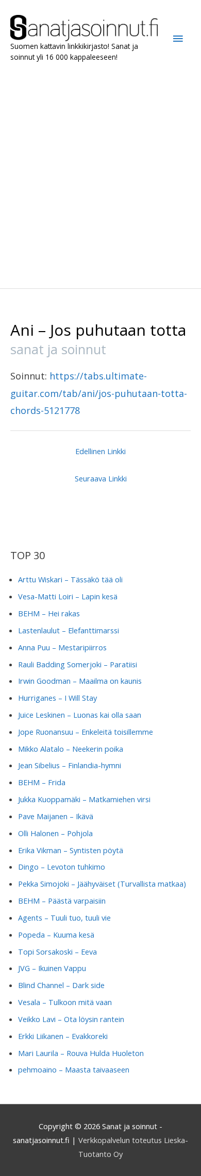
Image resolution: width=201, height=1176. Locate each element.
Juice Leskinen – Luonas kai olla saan (79, 715)
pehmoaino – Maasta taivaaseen (73, 1069)
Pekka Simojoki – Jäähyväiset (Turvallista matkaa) (102, 883)
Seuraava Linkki (101, 478)
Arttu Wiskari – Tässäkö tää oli (70, 579)
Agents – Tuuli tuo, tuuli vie (64, 917)
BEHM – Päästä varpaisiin (62, 900)
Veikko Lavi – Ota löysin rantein (71, 1019)
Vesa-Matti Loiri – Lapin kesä (68, 596)
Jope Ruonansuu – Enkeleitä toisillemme (85, 732)
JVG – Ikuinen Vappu (52, 968)
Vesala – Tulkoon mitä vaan (65, 1002)
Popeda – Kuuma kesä (56, 934)
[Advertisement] (100, 175)
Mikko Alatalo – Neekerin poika (70, 748)
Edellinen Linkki (100, 451)
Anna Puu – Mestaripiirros (62, 647)
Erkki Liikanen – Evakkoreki (63, 1036)
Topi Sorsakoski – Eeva (57, 951)
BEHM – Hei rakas (49, 613)
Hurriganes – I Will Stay (57, 698)
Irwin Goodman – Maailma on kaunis (80, 681)
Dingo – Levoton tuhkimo (61, 866)
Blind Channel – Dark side (61, 985)
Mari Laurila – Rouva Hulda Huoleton (81, 1053)
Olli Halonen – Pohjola (55, 833)
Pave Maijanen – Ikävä (55, 816)
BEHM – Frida (41, 782)
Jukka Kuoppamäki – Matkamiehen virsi (84, 799)
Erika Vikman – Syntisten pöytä (70, 850)
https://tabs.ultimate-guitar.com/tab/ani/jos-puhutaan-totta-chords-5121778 (98, 393)
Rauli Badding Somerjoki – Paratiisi (77, 664)
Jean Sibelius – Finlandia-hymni (69, 765)
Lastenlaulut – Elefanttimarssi (68, 630)
